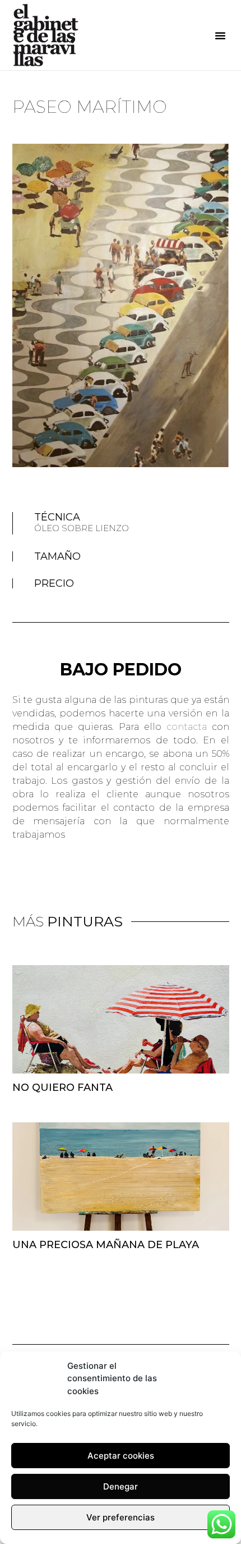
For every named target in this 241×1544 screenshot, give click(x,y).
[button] (220, 35)
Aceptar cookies (120, 1455)
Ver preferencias (120, 1517)
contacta (186, 726)
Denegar (120, 1486)
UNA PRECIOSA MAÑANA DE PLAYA (105, 1245)
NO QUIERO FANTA (62, 1087)
